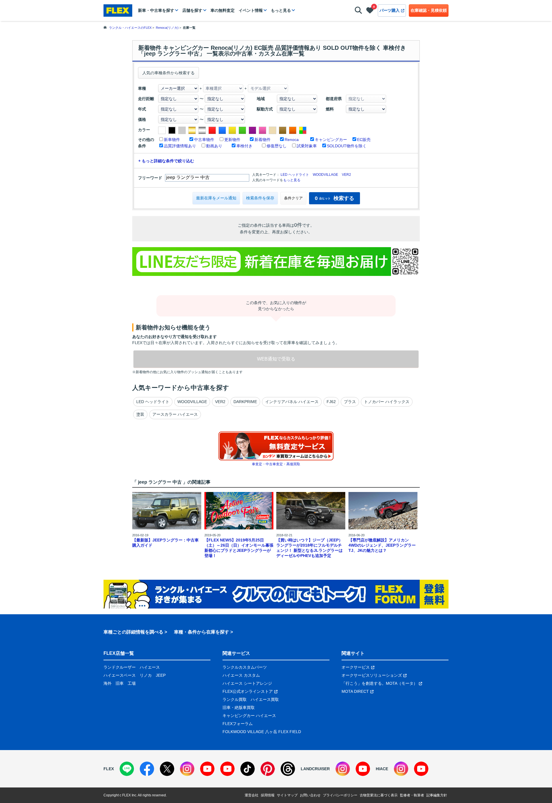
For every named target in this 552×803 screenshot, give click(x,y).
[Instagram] (187, 769)
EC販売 (364, 139)
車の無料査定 (222, 10)
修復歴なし (277, 146)
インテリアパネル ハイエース (292, 401)
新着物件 (262, 139)
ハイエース (150, 667)
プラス (350, 401)
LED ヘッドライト (295, 175)
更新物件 (232, 139)
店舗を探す (192, 10)
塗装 (140, 414)
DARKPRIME (245, 401)
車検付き (244, 146)
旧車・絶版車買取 (239, 707)
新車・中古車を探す (156, 10)
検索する (334, 198)
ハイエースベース (119, 675)
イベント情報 (251, 10)
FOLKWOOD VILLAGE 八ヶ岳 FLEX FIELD (262, 731)
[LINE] (127, 769)
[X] (167, 769)
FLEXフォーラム (238, 723)
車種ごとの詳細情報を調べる (133, 632)
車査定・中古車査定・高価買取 (276, 464)
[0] (369, 11)
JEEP (161, 675)
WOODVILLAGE (325, 175)
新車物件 (172, 139)
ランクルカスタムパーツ (245, 667)
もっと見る (281, 10)
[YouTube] (207, 769)
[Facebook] (147, 769)
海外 (107, 683)
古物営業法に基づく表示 (379, 795)
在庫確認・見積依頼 (429, 10)
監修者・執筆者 (412, 795)
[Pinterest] (267, 769)
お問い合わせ (310, 795)
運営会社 (251, 795)
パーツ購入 (389, 10)
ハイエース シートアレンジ (247, 683)
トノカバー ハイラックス (386, 401)
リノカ (146, 675)
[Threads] (288, 769)
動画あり (214, 146)
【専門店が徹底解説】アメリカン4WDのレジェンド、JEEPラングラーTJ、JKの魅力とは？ (382, 545)
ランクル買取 (235, 699)
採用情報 (268, 795)
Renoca (292, 139)
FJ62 (331, 401)
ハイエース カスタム (241, 675)
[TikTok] (247, 769)
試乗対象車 (307, 146)
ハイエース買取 (265, 699)
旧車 (120, 683)
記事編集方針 (436, 795)
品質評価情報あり (180, 146)
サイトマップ (287, 795)
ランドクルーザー (119, 667)
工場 (132, 683)
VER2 (346, 175)
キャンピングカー (331, 139)
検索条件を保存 (260, 198)
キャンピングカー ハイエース (249, 715)
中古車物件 (204, 139)
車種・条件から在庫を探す (201, 632)
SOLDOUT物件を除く (347, 146)
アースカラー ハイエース (175, 414)
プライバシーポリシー (340, 795)
